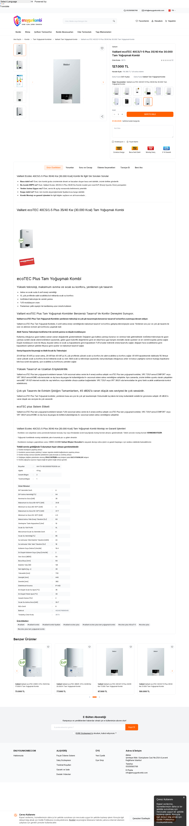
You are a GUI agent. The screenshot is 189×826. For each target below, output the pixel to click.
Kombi (18, 32)
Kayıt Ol (131, 727)
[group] (68, 82)
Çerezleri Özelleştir (141, 818)
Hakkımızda (18, 755)
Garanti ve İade (63, 769)
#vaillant (21, 625)
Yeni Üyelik (100, 755)
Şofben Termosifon (43, 32)
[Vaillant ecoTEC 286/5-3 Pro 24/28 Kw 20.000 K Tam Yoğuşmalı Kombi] (74, 662)
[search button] (114, 21)
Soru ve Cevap (85, 167)
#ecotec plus (144, 625)
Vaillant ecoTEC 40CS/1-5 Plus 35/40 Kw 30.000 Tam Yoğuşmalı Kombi (107, 39)
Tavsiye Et (125, 167)
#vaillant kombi (33, 625)
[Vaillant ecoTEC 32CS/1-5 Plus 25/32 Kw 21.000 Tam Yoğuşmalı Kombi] (156, 662)
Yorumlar (70, 167)
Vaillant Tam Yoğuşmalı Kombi (66, 39)
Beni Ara (138, 167)
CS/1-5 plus (125, 77)
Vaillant (18, 684)
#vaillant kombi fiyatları (51, 625)
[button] (103, 82)
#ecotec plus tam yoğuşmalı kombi (31, 629)
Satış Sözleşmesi (64, 760)
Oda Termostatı (84, 32)
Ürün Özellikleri (54, 167)
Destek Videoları (64, 774)
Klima (27, 32)
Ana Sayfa (17, 39)
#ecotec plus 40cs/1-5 (127, 625)
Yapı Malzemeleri (103, 32)
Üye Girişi (100, 760)
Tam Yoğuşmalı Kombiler (42, 39)
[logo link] (29, 21)
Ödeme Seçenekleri (106, 167)
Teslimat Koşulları (64, 765)
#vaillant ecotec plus (71, 625)
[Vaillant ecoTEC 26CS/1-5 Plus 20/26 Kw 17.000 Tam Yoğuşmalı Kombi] (115, 662)
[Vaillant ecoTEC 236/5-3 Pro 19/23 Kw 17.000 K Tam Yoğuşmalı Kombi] (33, 662)
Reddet (72, 820)
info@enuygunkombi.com (137, 773)
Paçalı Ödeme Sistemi (66, 755)
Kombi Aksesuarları (64, 32)
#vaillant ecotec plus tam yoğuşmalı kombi (99, 625)
